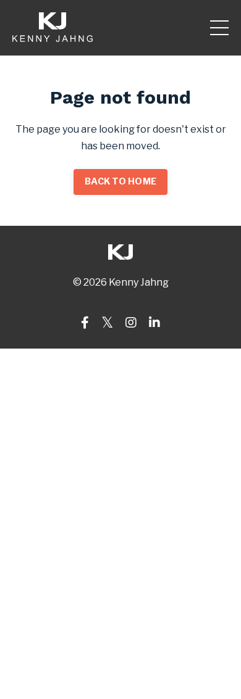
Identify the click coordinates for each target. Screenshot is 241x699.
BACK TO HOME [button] (120, 181)
